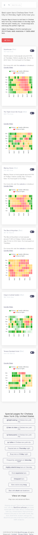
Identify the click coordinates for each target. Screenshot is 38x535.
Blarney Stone (8, 168)
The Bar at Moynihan (11, 230)
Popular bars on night (19, 448)
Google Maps (8, 67)
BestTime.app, (22, 532)
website (22, 65)
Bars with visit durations (19, 490)
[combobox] (16, 5)
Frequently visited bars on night (19, 460)
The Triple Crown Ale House (13, 112)
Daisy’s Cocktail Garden (11, 295)
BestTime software (20, 507)
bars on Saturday (19, 467)
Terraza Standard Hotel (11, 351)
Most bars (19, 473)
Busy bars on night (19, 454)
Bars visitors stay (19, 485)
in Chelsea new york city (19, 420)
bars (19, 479)
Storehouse (8, 49)
